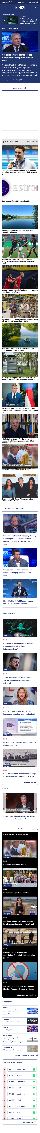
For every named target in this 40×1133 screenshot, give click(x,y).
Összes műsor (28, 1122)
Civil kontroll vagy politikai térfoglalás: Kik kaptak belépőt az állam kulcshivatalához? (28, 22)
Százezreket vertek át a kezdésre (16, 893)
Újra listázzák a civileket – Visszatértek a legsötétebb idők (19, 743)
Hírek (5, 640)
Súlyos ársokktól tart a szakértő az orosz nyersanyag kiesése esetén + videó (18, 572)
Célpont (6, 1019)
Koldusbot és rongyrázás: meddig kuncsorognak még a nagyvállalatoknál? (19, 712)
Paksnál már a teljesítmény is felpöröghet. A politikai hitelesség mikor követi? (19, 955)
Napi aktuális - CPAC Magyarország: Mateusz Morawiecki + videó (18, 602)
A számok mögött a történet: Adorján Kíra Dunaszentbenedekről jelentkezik (18, 922)
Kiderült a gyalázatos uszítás (14, 865)
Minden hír (28, 782)
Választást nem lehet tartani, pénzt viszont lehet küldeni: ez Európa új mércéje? (17, 680)
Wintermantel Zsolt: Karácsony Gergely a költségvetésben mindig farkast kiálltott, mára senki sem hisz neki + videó (19, 540)
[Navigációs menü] (4, 8)
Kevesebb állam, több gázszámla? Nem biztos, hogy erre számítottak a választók (19, 817)
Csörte (5, 1027)
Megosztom (18, 88)
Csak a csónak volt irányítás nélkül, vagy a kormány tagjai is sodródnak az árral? (19, 775)
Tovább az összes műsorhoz (25, 1055)
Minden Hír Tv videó (25, 995)
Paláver (6, 708)
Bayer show (7, 1035)
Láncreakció (7, 1047)
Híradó (5, 1007)
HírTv (3, 28)
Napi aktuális (13, 28)
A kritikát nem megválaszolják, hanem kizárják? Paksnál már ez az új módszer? (19, 987)
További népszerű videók (26, 829)
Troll (18, 1112)
